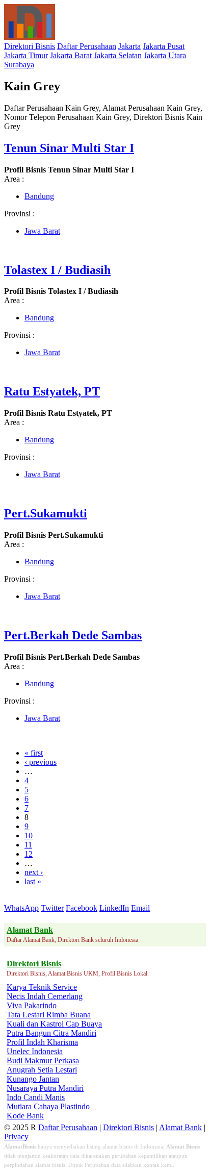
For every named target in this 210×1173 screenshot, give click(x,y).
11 (28, 844)
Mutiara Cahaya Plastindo (48, 1106)
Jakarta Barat (71, 55)
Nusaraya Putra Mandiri (45, 1088)
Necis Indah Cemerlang (45, 996)
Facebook (81, 908)
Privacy (16, 1136)
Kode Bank (25, 1115)
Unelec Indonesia (35, 1051)
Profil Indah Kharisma (42, 1042)
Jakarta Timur (26, 55)
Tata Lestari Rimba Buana (49, 1014)
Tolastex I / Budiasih (57, 270)
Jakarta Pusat (164, 46)
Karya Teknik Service (42, 987)
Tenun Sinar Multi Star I (69, 148)
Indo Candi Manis (36, 1097)
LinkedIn (114, 908)
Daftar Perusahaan (86, 46)
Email (140, 908)
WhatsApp (21, 908)
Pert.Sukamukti (45, 513)
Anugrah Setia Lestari (42, 1069)
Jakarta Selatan (118, 55)
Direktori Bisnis (29, 46)
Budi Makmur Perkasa (43, 1060)
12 (28, 854)
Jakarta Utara (165, 55)
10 (28, 835)
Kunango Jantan (33, 1079)
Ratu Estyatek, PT (52, 391)
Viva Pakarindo (32, 1005)
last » (32, 881)
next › (33, 872)
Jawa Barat (42, 231)
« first (33, 752)
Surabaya (19, 64)
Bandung (39, 196)
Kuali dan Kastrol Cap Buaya (54, 1023)
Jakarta (129, 46)
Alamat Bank (180, 1127)
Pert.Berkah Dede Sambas (73, 635)
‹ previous (40, 762)
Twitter (52, 908)
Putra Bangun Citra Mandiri (51, 1033)
